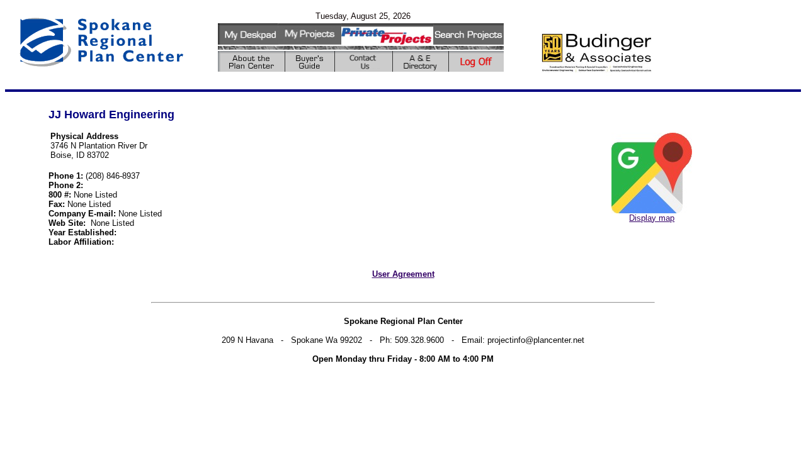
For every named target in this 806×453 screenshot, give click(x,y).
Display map (651, 218)
